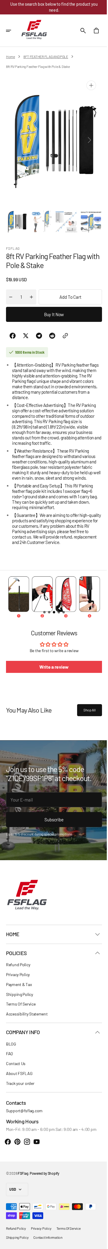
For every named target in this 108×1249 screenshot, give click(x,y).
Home (10, 56)
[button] (12, 30)
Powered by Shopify (44, 1173)
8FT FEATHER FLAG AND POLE (45, 56)
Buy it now (52, 313)
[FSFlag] (34, 30)
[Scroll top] (96, 1242)
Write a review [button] (51, 665)
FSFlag (23, 1173)
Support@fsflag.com (24, 1110)
